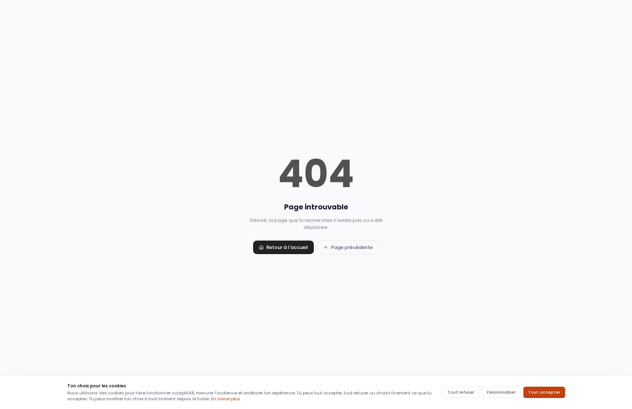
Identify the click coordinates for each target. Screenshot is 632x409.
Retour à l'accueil (287, 247)
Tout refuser (460, 392)
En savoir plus (225, 399)
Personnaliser (501, 392)
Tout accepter (544, 392)
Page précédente (352, 247)
